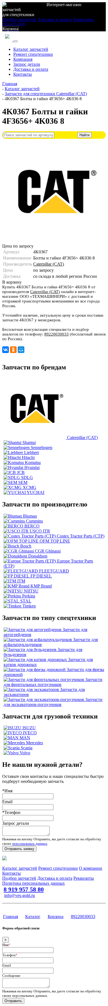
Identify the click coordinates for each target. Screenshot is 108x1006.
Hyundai (32, 467)
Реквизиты (83, 19)
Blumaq (30, 516)
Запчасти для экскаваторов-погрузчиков (53, 702)
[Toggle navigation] (15, 41)
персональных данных (29, 843)
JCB (21, 472)
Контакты (22, 74)
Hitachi (28, 457)
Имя (6, 945)
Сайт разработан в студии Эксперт (29, 906)
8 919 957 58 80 (24, 889)
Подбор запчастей (19, 19)
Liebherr (31, 452)
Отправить (13, 1001)
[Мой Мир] (21, 349)
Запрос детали (26, 64)
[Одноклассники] (13, 349)
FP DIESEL (41, 576)
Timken (29, 606)
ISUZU (29, 727)
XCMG (29, 487)
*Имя (7, 790)
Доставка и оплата (54, 19)
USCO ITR (40, 531)
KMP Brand (41, 586)
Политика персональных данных (33, 883)
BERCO (32, 526)
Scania (26, 747)
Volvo (25, 752)
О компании (90, 868)
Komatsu (33, 462)
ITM (21, 581)
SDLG (27, 477)
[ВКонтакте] (5, 349)
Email (7, 801)
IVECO (30, 732)
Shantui (29, 442)
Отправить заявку (19, 849)
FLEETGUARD (54, 571)
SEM (22, 482)
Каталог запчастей (30, 49)
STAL (25, 601)
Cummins (34, 521)
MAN (25, 737)
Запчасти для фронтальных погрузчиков (53, 682)
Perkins (28, 596)
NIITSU (31, 591)
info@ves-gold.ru (19, 895)
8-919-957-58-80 (13, 24)
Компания (22, 59)
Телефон (9, 955)
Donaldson (37, 556)
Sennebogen (41, 447)
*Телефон (11, 812)
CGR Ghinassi (48, 551)
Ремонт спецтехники (33, 54)
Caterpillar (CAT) (48, 264)
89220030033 (56, 334)
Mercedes (34, 742)
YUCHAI (35, 492)
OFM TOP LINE (55, 541)
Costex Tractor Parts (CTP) (80, 536)
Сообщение (11, 976)
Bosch (25, 546)
